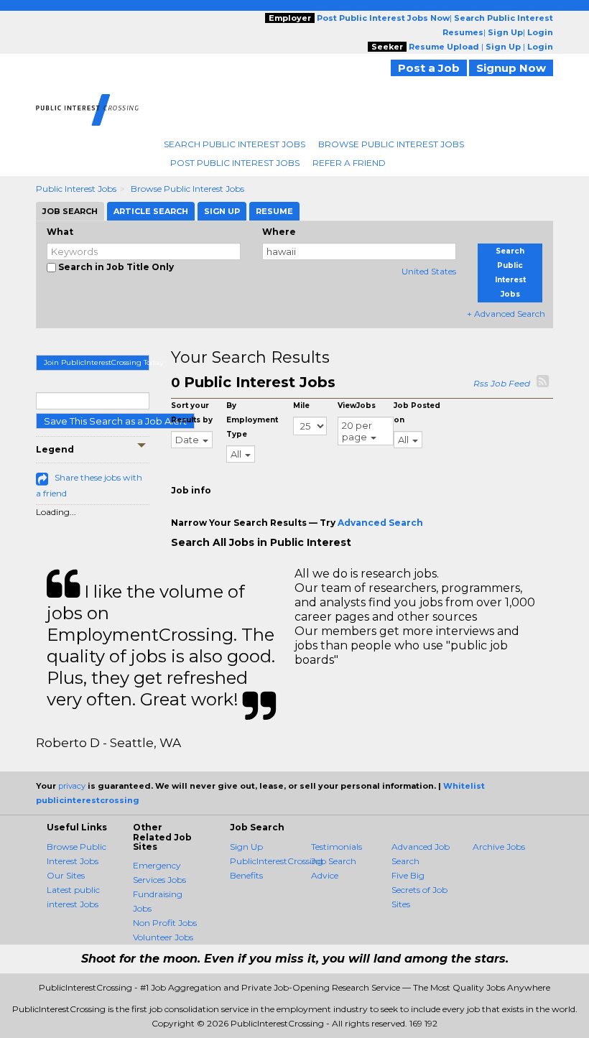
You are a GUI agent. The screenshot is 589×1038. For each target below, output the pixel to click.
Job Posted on (417, 413)
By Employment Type (252, 420)
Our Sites (66, 875)
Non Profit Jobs (165, 922)
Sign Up (246, 846)
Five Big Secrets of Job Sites (419, 889)
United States (429, 271)
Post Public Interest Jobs (235, 162)
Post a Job (429, 68)
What (60, 231)
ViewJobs (357, 405)
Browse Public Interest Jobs (391, 144)
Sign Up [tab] (222, 211)
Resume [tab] (274, 211)
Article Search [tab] (150, 211)
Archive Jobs (499, 846)
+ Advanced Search (506, 313)
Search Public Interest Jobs (234, 144)
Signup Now (511, 68)
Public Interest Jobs (76, 188)
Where (279, 231)
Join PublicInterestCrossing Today (96, 362)
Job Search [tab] (70, 211)
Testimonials (336, 846)
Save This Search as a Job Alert (115, 421)
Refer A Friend (349, 162)
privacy (71, 786)
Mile (301, 405)
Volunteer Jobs (163, 937)
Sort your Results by (192, 413)
